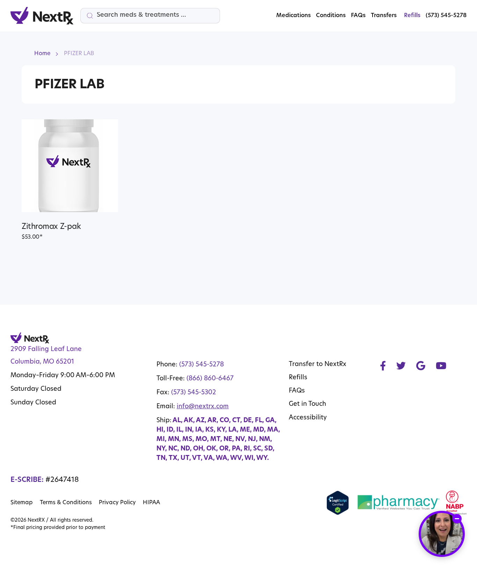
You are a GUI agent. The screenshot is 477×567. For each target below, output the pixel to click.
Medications (293, 15)
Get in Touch (307, 404)
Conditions (331, 15)
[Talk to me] (442, 534)
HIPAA (151, 503)
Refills (298, 378)
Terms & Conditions (66, 503)
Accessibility (308, 418)
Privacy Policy (117, 503)
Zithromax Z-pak (51, 227)
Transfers (384, 15)
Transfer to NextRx (317, 364)
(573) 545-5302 (193, 393)
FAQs (358, 15)
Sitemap (21, 503)
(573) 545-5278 (201, 365)
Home (42, 54)
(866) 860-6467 (210, 379)
